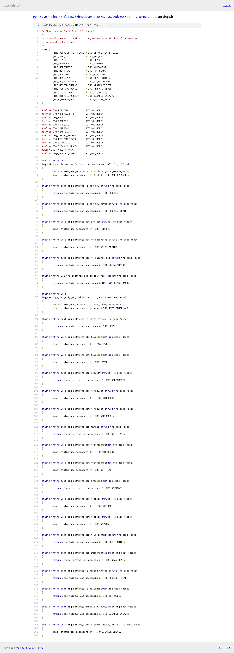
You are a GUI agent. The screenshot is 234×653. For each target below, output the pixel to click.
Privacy (30, 647)
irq (152, 17)
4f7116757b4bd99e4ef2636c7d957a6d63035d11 (97, 17)
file (103, 25)
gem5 (37, 17)
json (228, 647)
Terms (39, 647)
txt (220, 647)
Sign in (227, 5)
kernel (142, 17)
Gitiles (20, 647)
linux (56, 17)
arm (47, 17)
